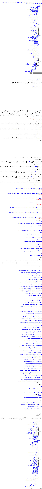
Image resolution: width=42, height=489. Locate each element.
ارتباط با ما (38, 415)
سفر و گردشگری (37, 459)
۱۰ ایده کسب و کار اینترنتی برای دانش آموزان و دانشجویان (32, 348)
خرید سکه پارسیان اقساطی (26, 264)
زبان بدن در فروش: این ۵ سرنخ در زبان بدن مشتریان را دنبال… (31, 373)
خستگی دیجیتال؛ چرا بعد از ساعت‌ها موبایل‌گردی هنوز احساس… (31, 404)
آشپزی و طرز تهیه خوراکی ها (37, 235)
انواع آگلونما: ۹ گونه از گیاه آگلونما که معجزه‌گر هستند (33, 300)
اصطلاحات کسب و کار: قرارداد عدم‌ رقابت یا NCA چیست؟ (32, 345)
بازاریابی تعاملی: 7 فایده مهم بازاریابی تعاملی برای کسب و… (32, 327)
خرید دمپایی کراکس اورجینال (38, 264)
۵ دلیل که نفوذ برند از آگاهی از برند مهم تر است (34, 343)
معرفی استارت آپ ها (34, 10)
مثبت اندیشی (35, 34)
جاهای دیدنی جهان (35, 47)
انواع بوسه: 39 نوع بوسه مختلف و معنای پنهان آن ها (33, 281)
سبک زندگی (40, 242)
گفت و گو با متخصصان (34, 18)
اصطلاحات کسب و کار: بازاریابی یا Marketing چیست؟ (33, 361)
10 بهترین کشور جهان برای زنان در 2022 (35, 295)
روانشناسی (36, 39)
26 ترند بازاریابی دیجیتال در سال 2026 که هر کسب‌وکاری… (32, 392)
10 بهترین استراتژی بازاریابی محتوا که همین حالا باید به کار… (32, 316)
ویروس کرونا (35, 43)
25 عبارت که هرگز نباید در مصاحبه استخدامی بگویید (33, 325)
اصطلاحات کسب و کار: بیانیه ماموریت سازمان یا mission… (32, 350)
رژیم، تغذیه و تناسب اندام (33, 40)
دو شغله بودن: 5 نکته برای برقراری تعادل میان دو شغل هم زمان (31, 354)
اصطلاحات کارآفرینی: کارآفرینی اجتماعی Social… (33, 320)
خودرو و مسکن (33, 69)
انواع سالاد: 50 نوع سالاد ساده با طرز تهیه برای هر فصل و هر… (31, 272)
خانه (39, 5)
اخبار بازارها (36, 65)
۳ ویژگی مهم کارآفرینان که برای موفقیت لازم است (33, 366)
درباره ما (38, 414)
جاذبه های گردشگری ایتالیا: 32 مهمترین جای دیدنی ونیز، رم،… (31, 275)
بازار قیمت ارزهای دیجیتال (31, 63)
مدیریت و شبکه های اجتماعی (33, 13)
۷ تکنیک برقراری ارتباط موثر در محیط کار (35, 352)
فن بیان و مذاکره (35, 31)
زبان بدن (36, 32)
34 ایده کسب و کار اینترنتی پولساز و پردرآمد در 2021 (33, 375)
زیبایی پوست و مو (35, 38)
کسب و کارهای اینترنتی (34, 11)
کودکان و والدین (35, 23)
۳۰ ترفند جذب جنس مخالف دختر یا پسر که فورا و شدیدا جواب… (31, 284)
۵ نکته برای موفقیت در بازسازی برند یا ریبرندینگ (34, 341)
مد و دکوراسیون (35, 20)
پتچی (30, 161)
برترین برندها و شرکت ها (34, 53)
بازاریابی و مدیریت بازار (34, 429)
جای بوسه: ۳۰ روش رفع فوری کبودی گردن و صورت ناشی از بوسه (30, 288)
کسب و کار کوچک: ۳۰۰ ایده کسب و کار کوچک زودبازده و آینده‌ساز (31, 318)
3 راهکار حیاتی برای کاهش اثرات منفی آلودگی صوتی (33, 302)
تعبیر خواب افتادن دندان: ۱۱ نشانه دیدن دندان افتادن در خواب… (31, 291)
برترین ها (38, 50)
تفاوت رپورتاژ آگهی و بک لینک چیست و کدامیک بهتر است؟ (32, 304)
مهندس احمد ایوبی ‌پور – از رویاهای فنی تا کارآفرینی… (33, 409)
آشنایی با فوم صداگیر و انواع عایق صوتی (35, 388)
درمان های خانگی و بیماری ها (33, 37)
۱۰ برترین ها (36, 59)
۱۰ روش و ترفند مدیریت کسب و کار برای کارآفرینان (33, 332)
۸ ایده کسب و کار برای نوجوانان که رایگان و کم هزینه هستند (32, 329)
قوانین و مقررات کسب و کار (33, 430)
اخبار (41, 221)
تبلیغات (39, 413)
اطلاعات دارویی (35, 41)
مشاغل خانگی (35, 8)
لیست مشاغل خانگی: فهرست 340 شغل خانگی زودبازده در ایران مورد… (30, 270)
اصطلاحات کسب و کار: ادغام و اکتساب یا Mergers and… (32, 359)
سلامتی (38, 35)
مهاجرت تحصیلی (35, 462)
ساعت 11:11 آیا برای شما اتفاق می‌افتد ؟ (35, 279)
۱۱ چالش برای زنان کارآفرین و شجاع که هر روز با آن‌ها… (32, 377)
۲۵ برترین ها (36, 60)
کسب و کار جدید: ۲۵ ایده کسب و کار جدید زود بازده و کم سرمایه (31, 322)
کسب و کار (38, 6)
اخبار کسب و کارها (28, 71)
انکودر (32, 264)
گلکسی (36, 133)
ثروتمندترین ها (35, 51)
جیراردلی (35, 171)
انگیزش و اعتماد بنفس (34, 28)
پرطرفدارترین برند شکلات (37, 184)
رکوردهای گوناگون (35, 57)
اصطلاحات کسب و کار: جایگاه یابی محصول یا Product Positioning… (30, 311)
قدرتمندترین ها (35, 54)
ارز (35, 67)
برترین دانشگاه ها (35, 56)
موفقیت (38, 24)
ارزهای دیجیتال (35, 62)
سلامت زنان (36, 42)
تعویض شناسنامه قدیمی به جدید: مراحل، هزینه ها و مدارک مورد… (31, 286)
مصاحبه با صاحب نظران (34, 30)
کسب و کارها (31, 70)
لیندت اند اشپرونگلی (33, 176)
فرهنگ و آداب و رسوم (34, 48)
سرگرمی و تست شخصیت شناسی (32, 17)
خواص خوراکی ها (35, 36)
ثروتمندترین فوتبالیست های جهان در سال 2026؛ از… (33, 397)
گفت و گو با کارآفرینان (34, 7)
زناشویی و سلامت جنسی (33, 22)
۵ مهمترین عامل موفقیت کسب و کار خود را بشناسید (33, 368)
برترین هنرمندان (35, 55)
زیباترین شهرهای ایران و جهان (33, 49)
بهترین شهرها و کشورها (34, 460)
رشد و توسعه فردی (34, 26)
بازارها (39, 61)
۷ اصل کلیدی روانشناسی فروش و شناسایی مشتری (33, 363)
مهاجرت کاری (35, 461)
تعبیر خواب (36, 21)
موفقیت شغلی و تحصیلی (34, 27)
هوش (37, 33)
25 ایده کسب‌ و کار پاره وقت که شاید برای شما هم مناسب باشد (31, 336)
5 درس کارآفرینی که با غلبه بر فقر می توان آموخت (33, 364)
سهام (35, 68)
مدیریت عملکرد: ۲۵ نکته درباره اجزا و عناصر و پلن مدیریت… (31, 357)
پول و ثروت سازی (35, 29)
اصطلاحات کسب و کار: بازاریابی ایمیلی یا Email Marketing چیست (31, 323)
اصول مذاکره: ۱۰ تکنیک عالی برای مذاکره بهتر (34, 338)
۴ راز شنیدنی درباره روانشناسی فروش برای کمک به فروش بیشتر (31, 370)
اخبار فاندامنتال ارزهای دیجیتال (30, 64)
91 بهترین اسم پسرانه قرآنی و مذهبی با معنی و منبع (33, 277)
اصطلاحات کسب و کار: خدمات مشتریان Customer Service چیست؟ (30, 347)
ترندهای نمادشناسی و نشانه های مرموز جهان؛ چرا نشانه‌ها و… (31, 402)
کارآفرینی (36, 12)
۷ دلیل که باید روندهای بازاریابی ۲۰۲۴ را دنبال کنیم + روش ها (31, 379)
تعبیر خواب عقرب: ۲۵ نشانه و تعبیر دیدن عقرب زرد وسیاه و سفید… (30, 282)
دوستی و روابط (35, 19)
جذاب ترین (40, 225)
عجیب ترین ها (35, 52)
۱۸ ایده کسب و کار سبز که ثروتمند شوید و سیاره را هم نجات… (31, 334)
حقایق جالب (36, 58)
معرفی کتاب (36, 25)
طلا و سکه (34, 66)
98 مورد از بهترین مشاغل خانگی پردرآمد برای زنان (33, 293)
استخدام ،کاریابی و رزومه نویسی (32, 9)
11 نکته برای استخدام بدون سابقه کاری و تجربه (34, 313)
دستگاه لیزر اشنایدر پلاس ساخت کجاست (35, 406)
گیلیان (36, 166)
